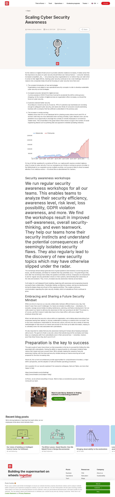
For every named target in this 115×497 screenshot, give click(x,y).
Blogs (83, 478)
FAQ (82, 473)
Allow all (98, 483)
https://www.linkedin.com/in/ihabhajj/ (37, 372)
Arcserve (52, 105)
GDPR (52, 207)
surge (72, 120)
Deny (98, 491)
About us (100, 473)
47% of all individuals (47, 114)
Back (28, 11)
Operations (58, 3)
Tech (50, 3)
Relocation (84, 476)
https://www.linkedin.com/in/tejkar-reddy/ (38, 374)
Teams (85, 3)
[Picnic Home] (35, 466)
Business (68, 473)
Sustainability (101, 476)
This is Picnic (39, 3)
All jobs (105, 3)
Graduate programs (73, 3)
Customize (97, 487)
